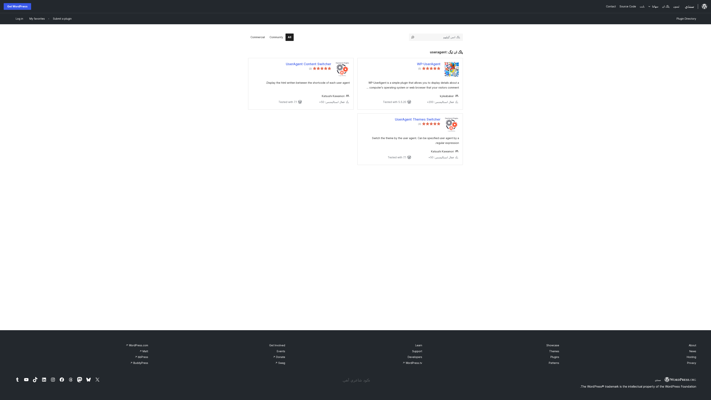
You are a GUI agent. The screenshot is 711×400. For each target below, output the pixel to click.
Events (281, 351)
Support (417, 351)
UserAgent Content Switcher (308, 64)
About (692, 345)
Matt (143, 351)
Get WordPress (17, 6)
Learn (418, 345)
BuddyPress (139, 362)
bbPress (141, 357)
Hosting (691, 357)
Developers (415, 357)
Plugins (554, 357)
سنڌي (658, 380)
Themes (554, 351)
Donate (279, 357)
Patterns (554, 362)
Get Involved (277, 345)
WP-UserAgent (428, 64)
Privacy (691, 362)
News (692, 351)
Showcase (552, 345)
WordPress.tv (412, 362)
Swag (280, 362)
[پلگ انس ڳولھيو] (412, 37)
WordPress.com (137, 345)
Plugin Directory (686, 18)
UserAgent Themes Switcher (417, 119)
